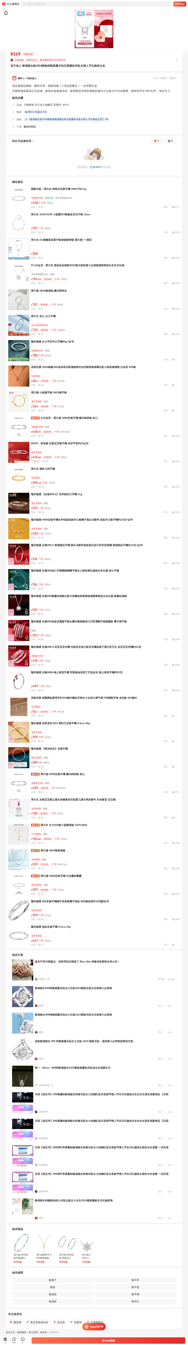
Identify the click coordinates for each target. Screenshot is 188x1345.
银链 (52, 1287)
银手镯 (135, 1294)
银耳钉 (135, 1301)
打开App (180, 4)
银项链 (53, 1301)
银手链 (135, 1287)
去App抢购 (108, 1340)
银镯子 (53, 1280)
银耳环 (135, 1280)
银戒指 (53, 1294)
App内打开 (97, 1326)
